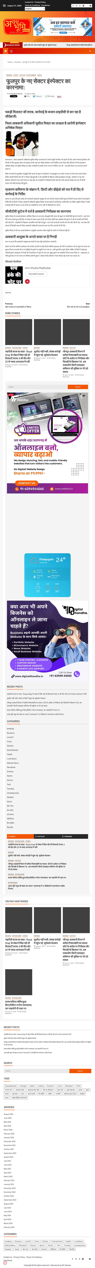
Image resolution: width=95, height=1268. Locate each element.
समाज (6, 1098)
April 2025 (7, 1173)
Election (22, 75)
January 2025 (9, 1184)
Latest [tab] (12, 836)
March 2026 (8, 1130)
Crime (9, 741)
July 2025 (7, 1161)
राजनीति (58, 1094)
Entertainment (31, 75)
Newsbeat (11, 767)
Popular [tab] (40, 836)
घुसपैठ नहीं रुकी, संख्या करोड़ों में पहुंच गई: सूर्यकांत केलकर (26, 698)
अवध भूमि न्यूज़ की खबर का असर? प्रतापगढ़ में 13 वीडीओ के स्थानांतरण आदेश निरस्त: (35, 714)
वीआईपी (82, 1094)
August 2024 (8, 1204)
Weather (10, 797)
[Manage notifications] (5, 1263)
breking (41, 1086)
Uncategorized (13, 793)
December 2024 (10, 1188)
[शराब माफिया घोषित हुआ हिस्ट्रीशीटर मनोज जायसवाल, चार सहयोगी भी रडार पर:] (18, 982)
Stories (10, 780)
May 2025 (7, 1169)
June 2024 (8, 1212)
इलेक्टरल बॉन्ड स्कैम (33, 1090)
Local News (12, 759)
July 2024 (7, 1208)
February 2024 (9, 1227)
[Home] (5, 51)
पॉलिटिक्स (10, 819)
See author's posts (36, 274)
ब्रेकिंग (50, 1094)
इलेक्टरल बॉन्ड (20, 1090)
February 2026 (9, 1134)
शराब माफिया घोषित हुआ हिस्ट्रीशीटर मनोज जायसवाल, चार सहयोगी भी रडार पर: (33, 710)
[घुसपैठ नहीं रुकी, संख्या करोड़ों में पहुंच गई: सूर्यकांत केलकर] (47, 332)
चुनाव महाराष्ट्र (71, 1090)
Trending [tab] (68, 836)
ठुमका (87, 1090)
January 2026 (9, 1137)
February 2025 (9, 1180)
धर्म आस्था (10, 814)
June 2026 (8, 1118)
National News (16, 347)
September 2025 (10, 1153)
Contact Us (29, 2)
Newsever (55, 1265)
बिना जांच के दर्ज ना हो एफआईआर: (78, 305)
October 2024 (9, 1196)
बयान (22, 1094)
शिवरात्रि (10, 827)
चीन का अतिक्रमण (48, 1090)
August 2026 (8, 1114)
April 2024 (7, 1219)
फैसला (7, 1094)
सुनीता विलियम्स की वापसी (19, 1098)
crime (59, 1086)
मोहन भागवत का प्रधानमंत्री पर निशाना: (18, 305)
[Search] (90, 51)
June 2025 (8, 1165)
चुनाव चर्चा (60, 1090)
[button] (11, 51)
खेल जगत (10, 806)
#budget (23, 1086)
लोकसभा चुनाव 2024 (70, 1094)
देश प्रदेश (10, 810)
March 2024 (8, 1223)
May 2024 (7, 1215)
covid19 (15, 75)
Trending (10, 789)
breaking (9, 75)
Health (39, 75)
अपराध (78, 1086)
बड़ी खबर (15, 1094)
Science (25, 347)
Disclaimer (45, 5)
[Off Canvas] (4, 6)
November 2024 (10, 1192)
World (9, 802)
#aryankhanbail (11, 1086)
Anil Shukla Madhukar (15, 94)
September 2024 (10, 1200)
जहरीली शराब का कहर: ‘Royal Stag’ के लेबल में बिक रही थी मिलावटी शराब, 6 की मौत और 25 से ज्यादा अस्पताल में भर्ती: (47, 694)
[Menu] (11, 51)
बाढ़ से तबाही (31, 1094)
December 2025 (10, 1141)
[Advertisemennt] (62, 26)
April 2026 (7, 1126)
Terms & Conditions (32, 5)
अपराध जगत (8, 1090)
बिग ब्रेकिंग (10, 823)
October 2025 (9, 1149)
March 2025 (8, 1176)
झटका (80, 1090)
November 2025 (10, 1145)
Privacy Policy (40, 2)
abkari (32, 1086)
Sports (9, 776)
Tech (9, 784)
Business (11, 733)
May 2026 (7, 1122)
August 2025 (8, 1157)
